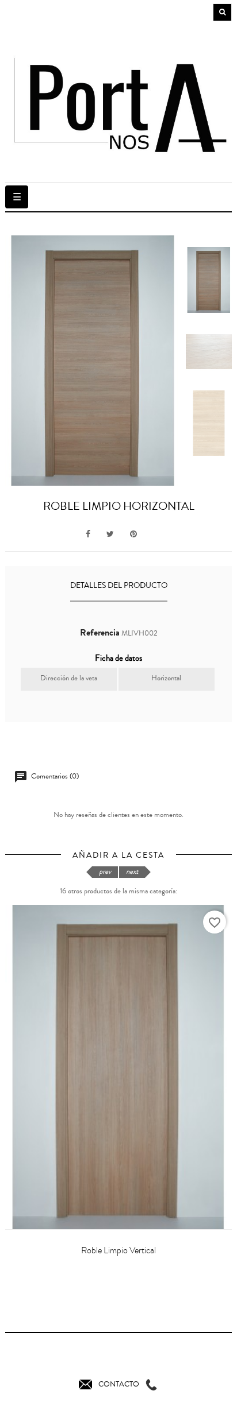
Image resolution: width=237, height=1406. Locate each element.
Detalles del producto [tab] (118, 585)
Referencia (100, 632)
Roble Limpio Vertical (118, 1250)
